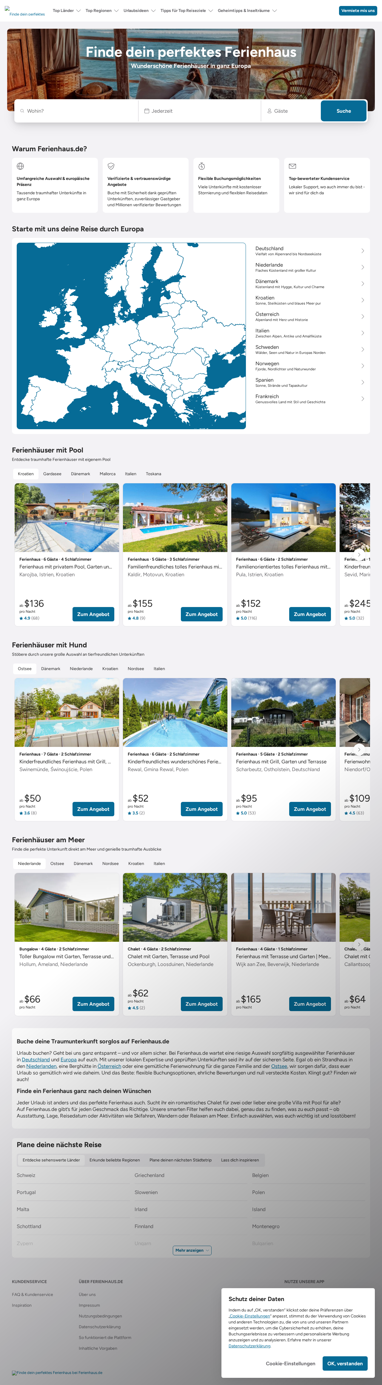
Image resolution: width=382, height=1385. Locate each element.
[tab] (25, 474)
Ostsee (279, 1066)
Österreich (109, 1066)
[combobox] (79, 110)
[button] (200, 110)
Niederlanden (41, 1066)
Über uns (87, 1294)
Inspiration (22, 1305)
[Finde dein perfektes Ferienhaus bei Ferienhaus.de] (57, 1373)
